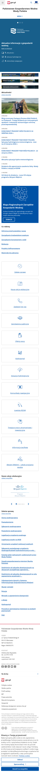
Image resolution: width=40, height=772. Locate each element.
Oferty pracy (20, 341)
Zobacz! (9, 219)
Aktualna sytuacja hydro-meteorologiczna (17, 160)
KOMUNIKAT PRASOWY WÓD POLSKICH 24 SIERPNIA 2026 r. (17, 132)
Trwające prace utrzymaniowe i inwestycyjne (20, 428)
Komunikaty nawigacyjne (20, 393)
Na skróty (4, 674)
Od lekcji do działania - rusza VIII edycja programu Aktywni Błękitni (16, 176)
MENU (19, 16)
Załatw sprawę (20, 272)
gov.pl (8, 680)
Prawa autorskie (6, 697)
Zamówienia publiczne (20, 324)
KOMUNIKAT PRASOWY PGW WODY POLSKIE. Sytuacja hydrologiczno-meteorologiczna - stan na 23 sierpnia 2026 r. (19, 142)
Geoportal (4, 703)
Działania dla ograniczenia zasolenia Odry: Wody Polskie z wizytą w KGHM (19, 167)
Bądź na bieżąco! (6, 48)
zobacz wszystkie (6, 95)
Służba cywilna (6, 688)
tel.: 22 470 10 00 (7, 655)
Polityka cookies (6, 685)
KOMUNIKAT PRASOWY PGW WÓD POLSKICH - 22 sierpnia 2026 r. (19, 152)
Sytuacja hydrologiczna (20, 376)
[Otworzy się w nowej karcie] (2, 666)
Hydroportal (20, 358)
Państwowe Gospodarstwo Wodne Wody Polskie (20, 9)
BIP (2, 694)
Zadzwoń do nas (20, 307)
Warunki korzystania (8, 700)
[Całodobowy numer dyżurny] (20, 75)
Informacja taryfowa (20, 447)
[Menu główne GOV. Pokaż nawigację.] (2, 2)
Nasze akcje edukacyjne (20, 289)
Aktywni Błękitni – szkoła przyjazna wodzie (20, 466)
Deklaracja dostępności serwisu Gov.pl (13, 706)
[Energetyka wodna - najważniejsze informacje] (20, 81)
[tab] (18, 23)
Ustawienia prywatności (9, 709)
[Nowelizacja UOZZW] (20, 87)
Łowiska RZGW (20, 410)
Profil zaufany (5, 691)
